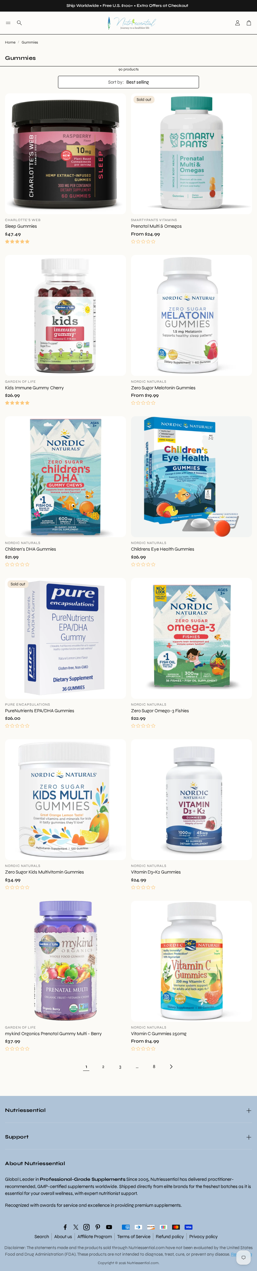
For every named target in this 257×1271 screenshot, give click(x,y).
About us (63, 1236)
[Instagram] (86, 1227)
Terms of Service (133, 1236)
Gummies (30, 42)
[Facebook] (65, 1227)
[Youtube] (109, 1227)
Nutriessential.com (146, 1247)
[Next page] (171, 1066)
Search (41, 1236)
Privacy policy (203, 1236)
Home (10, 42)
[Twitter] (75, 1227)
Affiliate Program (94, 1236)
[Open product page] (65, 153)
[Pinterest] (98, 1227)
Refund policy (170, 1236)
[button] (8, 22)
